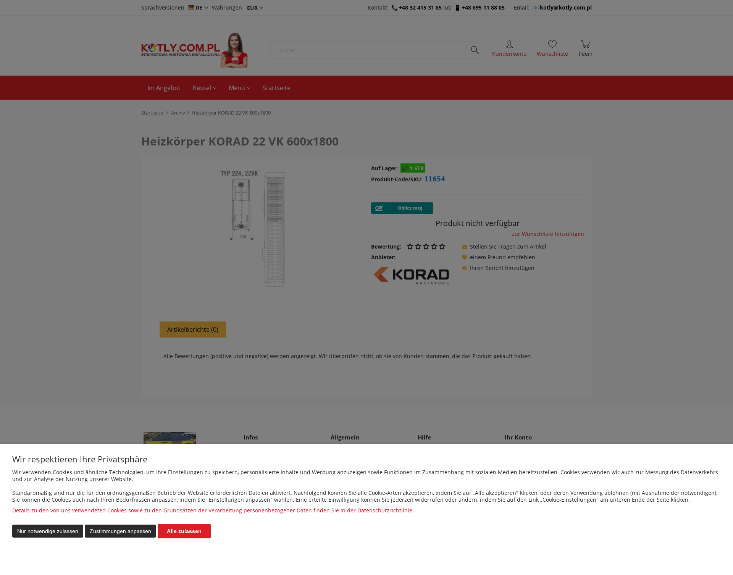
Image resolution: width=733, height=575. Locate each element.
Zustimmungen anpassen (120, 531)
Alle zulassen (184, 531)
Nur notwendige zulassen (47, 531)
